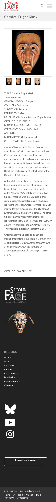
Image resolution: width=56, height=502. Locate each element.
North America (12, 381)
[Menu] (48, 6)
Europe (7, 369)
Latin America (11, 373)
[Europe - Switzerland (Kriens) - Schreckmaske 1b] (18, 81)
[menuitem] (41, 6)
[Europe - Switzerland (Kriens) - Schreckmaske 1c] (28, 81)
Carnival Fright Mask (20, 16)
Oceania (8, 385)
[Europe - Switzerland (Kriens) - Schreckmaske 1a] (28, 52)
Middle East (10, 377)
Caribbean (9, 365)
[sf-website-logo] (23, 6)
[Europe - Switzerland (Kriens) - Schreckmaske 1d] (37, 81)
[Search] (41, 6)
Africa (7, 357)
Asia (6, 361)
